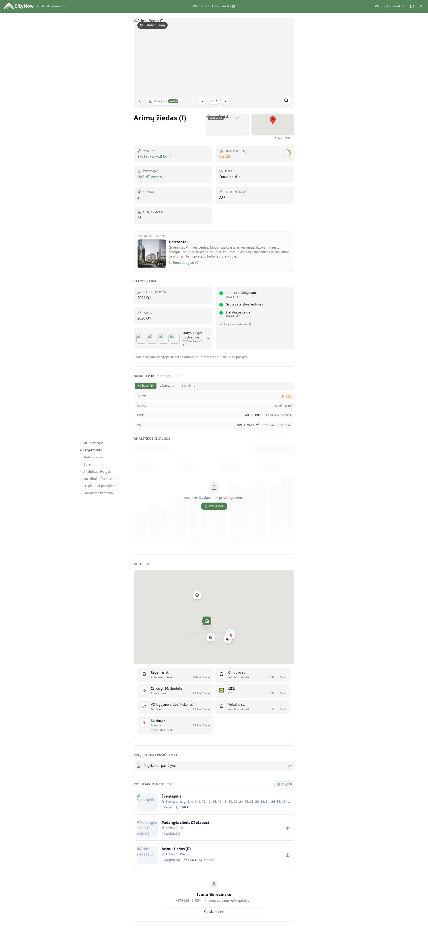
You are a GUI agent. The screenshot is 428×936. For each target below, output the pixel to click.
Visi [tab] (179, 376)
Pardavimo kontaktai (98, 493)
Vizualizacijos (93, 443)
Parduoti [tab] (165, 376)
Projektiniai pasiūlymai (100, 486)
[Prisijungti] (420, 6)
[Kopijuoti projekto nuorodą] (377, 6)
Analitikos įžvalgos (97, 471)
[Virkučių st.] (197, 595)
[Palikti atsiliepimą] (412, 6)
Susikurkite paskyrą (233, 357)
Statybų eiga (92, 457)
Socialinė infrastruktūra (101, 478)
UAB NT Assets (149, 176)
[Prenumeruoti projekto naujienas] (140, 101)
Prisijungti (216, 506)
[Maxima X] (231, 635)
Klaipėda (199, 6)
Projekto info (92, 450)
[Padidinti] (286, 100)
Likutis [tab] (150, 376)
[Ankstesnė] (202, 101)
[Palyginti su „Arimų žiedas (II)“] (288, 855)
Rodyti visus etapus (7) (237, 324)
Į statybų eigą (154, 25)
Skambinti (216, 911)
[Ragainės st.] (211, 637)
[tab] (145, 386)
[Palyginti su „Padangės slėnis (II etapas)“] (288, 829)
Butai (87, 464)
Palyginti (165, 101)
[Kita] (226, 101)
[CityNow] (19, 6)
